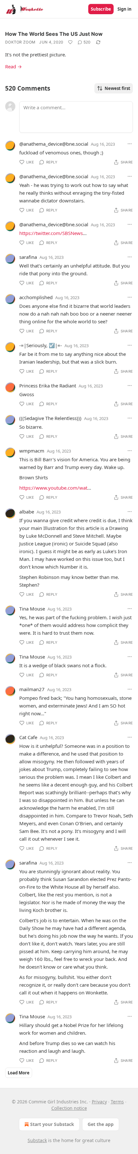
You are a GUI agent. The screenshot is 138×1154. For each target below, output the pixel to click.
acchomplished (36, 297)
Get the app (101, 1124)
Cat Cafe (28, 737)
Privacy (99, 1102)
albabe (26, 511)
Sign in (124, 9)
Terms (117, 1102)
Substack (37, 1140)
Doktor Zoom (20, 42)
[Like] (70, 42)
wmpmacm (31, 450)
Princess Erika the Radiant (47, 385)
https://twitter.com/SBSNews (51, 233)
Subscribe (101, 9)
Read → (13, 66)
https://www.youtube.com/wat (53, 487)
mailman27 (32, 689)
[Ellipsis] (130, 144)
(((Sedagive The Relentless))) (50, 418)
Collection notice (69, 1108)
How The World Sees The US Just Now (54, 34)
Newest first (117, 88)
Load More (19, 1073)
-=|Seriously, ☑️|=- (40, 345)
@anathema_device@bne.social (53, 144)
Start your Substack (52, 1124)
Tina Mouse (32, 608)
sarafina (28, 257)
